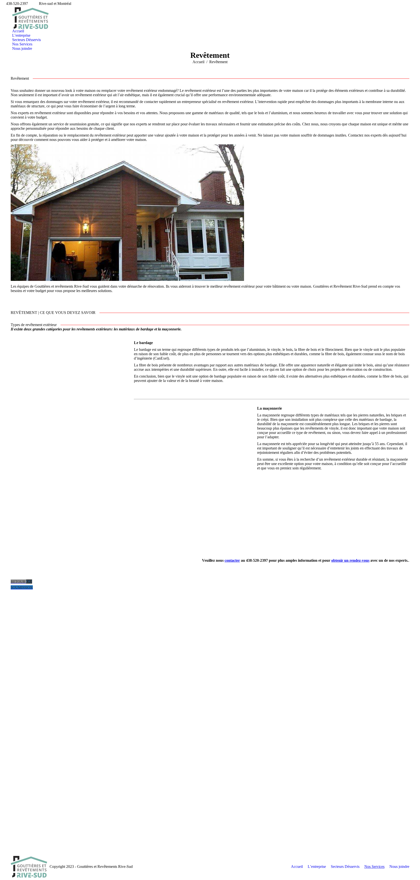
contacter (232, 560)
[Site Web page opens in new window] (21, 632)
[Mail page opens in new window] (14, 632)
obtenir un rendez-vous (350, 560)
